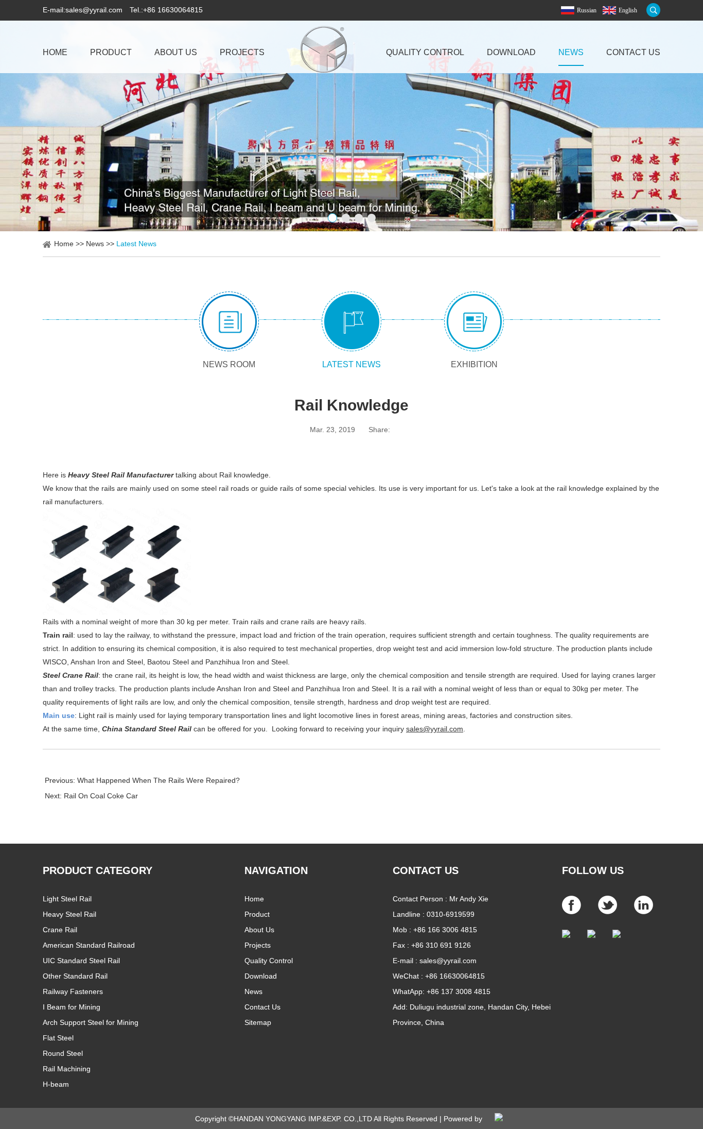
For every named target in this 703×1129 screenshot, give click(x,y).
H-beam (56, 1084)
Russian (586, 10)
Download (511, 52)
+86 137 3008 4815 (458, 991)
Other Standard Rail (75, 976)
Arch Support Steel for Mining (90, 1022)
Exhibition (474, 364)
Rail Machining (67, 1069)
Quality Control (425, 52)
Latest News (136, 244)
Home (55, 52)
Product (111, 52)
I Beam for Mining (71, 1007)
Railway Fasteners (73, 991)
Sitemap (257, 1022)
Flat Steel (58, 1038)
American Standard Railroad (89, 945)
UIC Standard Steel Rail (81, 960)
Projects (242, 52)
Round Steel (63, 1053)
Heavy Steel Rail (69, 914)
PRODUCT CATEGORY (97, 870)
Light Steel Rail (67, 899)
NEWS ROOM (229, 364)
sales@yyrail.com (93, 10)
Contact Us (633, 52)
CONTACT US (426, 870)
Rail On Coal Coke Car (101, 796)
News (571, 52)
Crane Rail (60, 930)
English (628, 10)
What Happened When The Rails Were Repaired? (158, 780)
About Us (175, 52)
